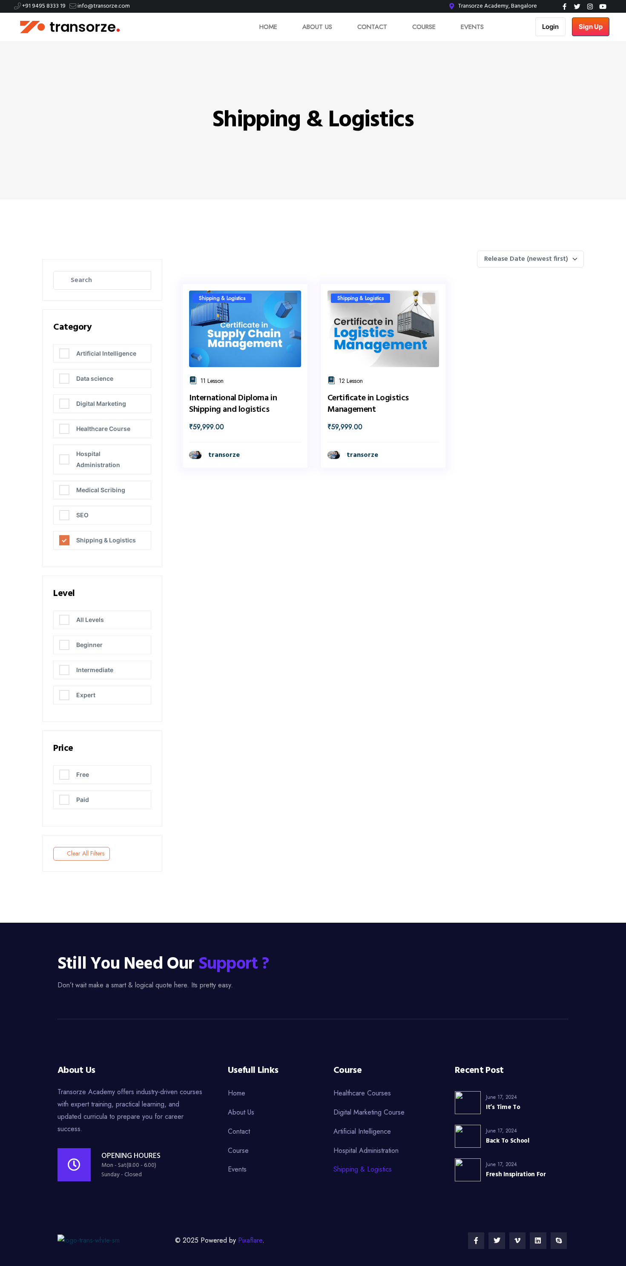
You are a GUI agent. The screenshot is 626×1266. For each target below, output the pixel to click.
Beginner (89, 644)
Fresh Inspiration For (516, 1174)
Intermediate (94, 669)
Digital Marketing (101, 403)
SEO (82, 515)
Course (424, 27)
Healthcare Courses (362, 1093)
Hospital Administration (98, 459)
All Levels (90, 619)
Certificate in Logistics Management (368, 403)
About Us (317, 27)
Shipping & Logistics (106, 540)
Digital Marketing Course (369, 1112)
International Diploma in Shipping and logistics (233, 403)
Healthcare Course (103, 428)
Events (472, 27)
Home (268, 27)
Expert (85, 695)
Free (82, 774)
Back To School (507, 1141)
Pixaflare (250, 1240)
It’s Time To (503, 1107)
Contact (372, 27)
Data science (94, 378)
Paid (82, 799)
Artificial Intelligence (106, 353)
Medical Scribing (100, 489)
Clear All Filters (85, 853)
